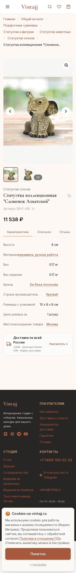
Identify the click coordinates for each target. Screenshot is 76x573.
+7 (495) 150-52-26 (56, 460)
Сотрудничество (15, 472)
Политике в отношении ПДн (40, 538)
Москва (52, 324)
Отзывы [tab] (65, 232)
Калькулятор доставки (49, 427)
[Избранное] (59, 7)
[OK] (12, 435)
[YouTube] (26, 435)
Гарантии (46, 435)
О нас (7, 459)
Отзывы (45, 442)
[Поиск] (50, 7)
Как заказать (49, 411)
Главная (9, 19)
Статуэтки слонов (21, 38)
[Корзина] (68, 7)
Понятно (38, 554)
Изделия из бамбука (18, 490)
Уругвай (52, 294)
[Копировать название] (69, 195)
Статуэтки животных (55, 32)
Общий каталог (32, 19)
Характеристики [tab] (18, 232)
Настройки (39, 564)
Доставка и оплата (54, 418)
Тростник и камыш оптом (16, 498)
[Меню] (7, 7)
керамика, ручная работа (38, 254)
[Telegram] (19, 435)
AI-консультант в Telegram (55, 475)
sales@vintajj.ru (50, 489)
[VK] (5, 435)
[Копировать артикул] (33, 208)
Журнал (9, 466)
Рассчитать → (58, 344)
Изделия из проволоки (11, 481)
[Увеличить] (66, 65)
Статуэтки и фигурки (18, 32)
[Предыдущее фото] (10, 111)
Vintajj (29, 6)
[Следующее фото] (66, 111)
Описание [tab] (44, 232)
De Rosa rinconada (44, 284)
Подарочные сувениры (20, 25)
